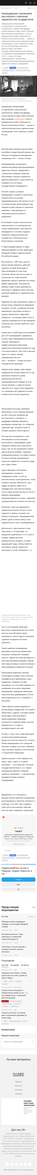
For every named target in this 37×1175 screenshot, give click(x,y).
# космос (4, 984)
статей (18, 828)
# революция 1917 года (23, 70)
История (12, 68)
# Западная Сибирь (8, 70)
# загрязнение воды (15, 1021)
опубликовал (19, 119)
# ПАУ (25, 1021)
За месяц (25, 965)
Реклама (18, 1094)
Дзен (18, 884)
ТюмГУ (16, 8)
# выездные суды (22, 68)
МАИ (5, 981)
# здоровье (18, 981)
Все (33, 907)
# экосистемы (15, 1006)
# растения (17, 1004)
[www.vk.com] (11, 1164)
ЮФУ (5, 1021)
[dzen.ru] (21, 1164)
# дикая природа (7, 1004)
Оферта (19, 1082)
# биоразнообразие (16, 1001)
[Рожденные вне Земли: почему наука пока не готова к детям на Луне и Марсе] (32, 975)
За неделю (14, 965)
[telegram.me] (25, 1164)
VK (18, 889)
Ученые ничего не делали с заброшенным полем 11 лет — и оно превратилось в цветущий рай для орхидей (15, 994)
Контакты (18, 1086)
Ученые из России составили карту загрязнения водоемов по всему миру (14, 1015)
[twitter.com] (7, 1164)
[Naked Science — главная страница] (10, 3)
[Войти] (34, 3)
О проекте (18, 1090)
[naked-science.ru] (30, 1164)
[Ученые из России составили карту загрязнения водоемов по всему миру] (32, 1015)
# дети (11, 981)
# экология (5, 1006)
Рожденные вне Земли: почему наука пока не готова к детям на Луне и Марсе (14, 975)
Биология (5, 1001)
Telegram (19, 879)
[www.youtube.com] (16, 1164)
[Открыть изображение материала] (18, 86)
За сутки (5, 965)
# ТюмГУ (4, 73)
